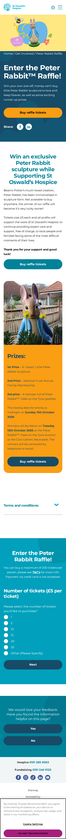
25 (12, 647)
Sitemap (33, 790)
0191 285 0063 (39, 762)
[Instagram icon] (25, 777)
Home (8, 53)
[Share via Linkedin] (28, 127)
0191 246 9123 (41, 769)
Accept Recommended (33, 833)
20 (12, 641)
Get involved (24, 53)
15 (12, 635)
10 (12, 629)
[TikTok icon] (33, 777)
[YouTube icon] (47, 777)
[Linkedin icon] (40, 777)
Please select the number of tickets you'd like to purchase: (30, 609)
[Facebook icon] (18, 777)
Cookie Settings (33, 824)
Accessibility (33, 796)
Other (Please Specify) (27, 653)
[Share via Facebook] (20, 127)
